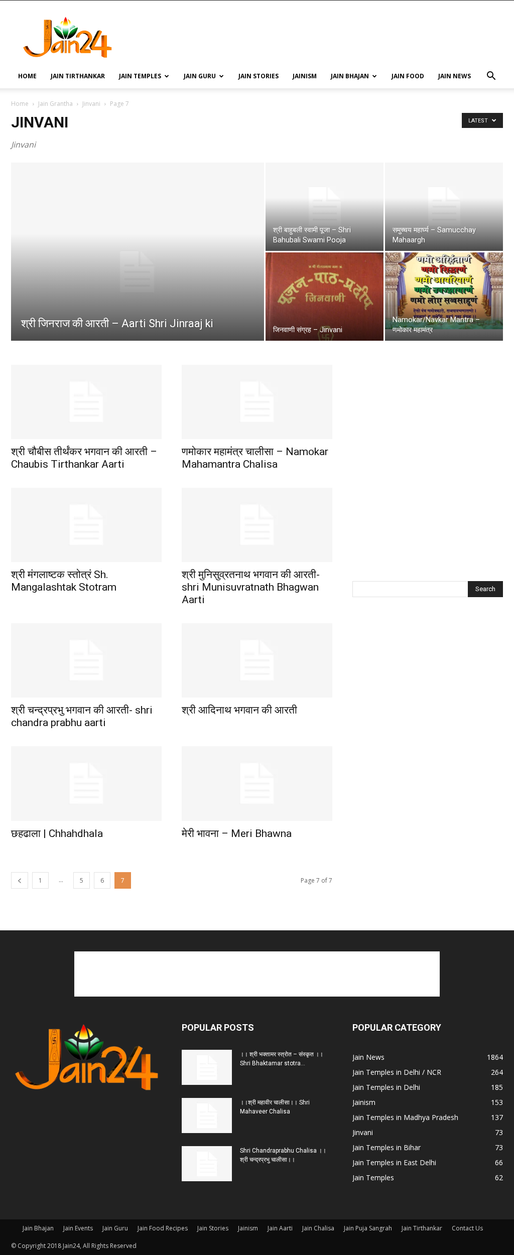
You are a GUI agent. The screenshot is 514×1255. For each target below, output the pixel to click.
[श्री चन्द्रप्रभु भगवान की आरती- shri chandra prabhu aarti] (86, 660)
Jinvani (91, 103)
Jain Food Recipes (163, 1228)
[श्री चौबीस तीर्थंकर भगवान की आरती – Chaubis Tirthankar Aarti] (86, 402)
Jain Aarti (280, 1228)
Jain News (454, 76)
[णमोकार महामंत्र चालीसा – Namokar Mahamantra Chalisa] (257, 402)
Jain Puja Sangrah (368, 1228)
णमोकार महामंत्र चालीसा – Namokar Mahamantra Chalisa (255, 458)
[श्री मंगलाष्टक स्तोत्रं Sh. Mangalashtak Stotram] (86, 525)
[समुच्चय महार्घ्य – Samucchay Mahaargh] (444, 207)
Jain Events (78, 1228)
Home (27, 76)
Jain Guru (200, 76)
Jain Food (408, 76)
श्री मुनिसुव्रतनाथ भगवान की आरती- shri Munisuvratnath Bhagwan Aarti (251, 587)
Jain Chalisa (318, 1228)
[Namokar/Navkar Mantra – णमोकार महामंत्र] (444, 290)
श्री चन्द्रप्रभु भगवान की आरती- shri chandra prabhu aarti (82, 716)
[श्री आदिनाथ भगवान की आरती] (257, 660)
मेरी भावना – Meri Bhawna (237, 833)
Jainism (305, 76)
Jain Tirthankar (78, 76)
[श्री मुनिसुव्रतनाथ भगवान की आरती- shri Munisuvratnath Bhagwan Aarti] (257, 525)
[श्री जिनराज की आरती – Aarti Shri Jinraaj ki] (137, 272)
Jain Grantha (55, 103)
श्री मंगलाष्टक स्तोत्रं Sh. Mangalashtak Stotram (63, 581)
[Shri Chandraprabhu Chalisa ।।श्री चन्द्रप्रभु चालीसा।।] (207, 1163)
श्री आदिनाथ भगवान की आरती (239, 710)
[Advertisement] (320, 37)
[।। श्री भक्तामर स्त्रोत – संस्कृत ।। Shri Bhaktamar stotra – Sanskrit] (207, 1067)
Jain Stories (258, 76)
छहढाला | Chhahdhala (57, 833)
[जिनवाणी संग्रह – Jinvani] (324, 296)
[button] (491, 77)
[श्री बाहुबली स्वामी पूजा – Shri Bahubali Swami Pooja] (324, 207)
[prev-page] (19, 880)
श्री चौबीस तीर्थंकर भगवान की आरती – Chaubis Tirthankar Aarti (84, 458)
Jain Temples (140, 76)
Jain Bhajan (350, 76)
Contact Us (467, 1228)
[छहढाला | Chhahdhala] (86, 783)
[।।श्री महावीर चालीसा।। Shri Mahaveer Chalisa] (207, 1115)
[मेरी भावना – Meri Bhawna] (257, 783)
